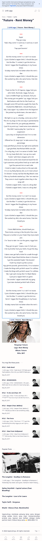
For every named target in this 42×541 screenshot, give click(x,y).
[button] (35, 10)
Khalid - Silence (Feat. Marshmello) (15, 508)
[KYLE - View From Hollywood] (36, 434)
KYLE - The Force (8, 418)
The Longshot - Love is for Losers (14, 496)
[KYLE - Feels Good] (36, 370)
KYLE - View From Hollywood (12, 431)
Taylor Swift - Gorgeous (11, 502)
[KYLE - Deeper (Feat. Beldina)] (36, 408)
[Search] (38, 10)
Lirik (12, 320)
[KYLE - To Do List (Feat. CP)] (36, 395)
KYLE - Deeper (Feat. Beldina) (12, 406)
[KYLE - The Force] (36, 421)
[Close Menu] (39, 4)
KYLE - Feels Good (8, 367)
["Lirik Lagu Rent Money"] (21, 332)
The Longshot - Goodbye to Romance (16, 477)
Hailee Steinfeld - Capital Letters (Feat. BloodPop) (17, 489)
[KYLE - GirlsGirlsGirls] (36, 382)
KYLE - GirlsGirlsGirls (9, 380)
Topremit (13, 6)
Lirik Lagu (9, 11)
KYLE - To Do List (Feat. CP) (11, 393)
